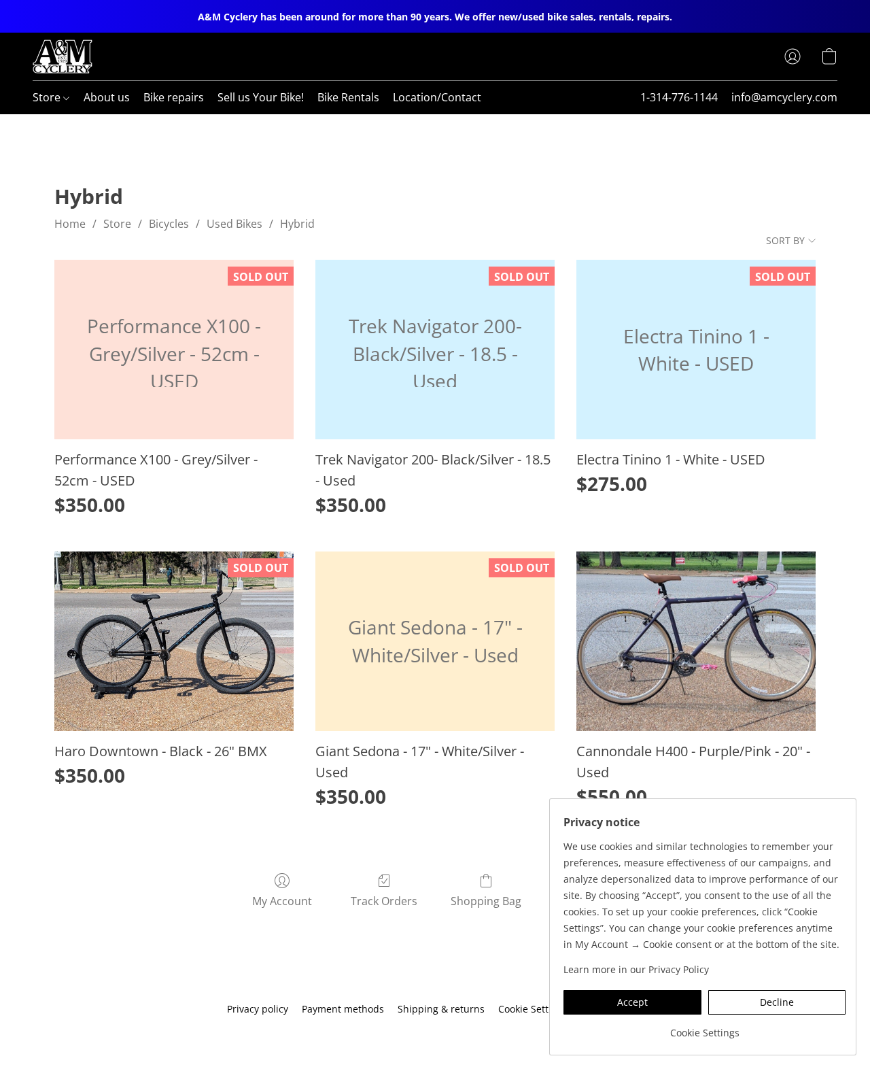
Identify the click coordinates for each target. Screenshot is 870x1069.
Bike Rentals (348, 97)
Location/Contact (437, 97)
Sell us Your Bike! (261, 97)
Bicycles (169, 223)
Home (70, 223)
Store (48, 97)
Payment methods (343, 1008)
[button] (62, 56)
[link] (704, 1028)
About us (107, 97)
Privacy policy (257, 1008)
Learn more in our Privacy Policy (636, 969)
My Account (282, 901)
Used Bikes (234, 223)
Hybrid (297, 223)
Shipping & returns (441, 1008)
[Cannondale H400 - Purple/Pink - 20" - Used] (696, 641)
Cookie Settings (533, 1008)
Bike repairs (173, 97)
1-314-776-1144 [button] (679, 97)
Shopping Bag (486, 901)
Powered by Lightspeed (435, 1032)
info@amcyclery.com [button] (784, 97)
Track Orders (384, 901)
